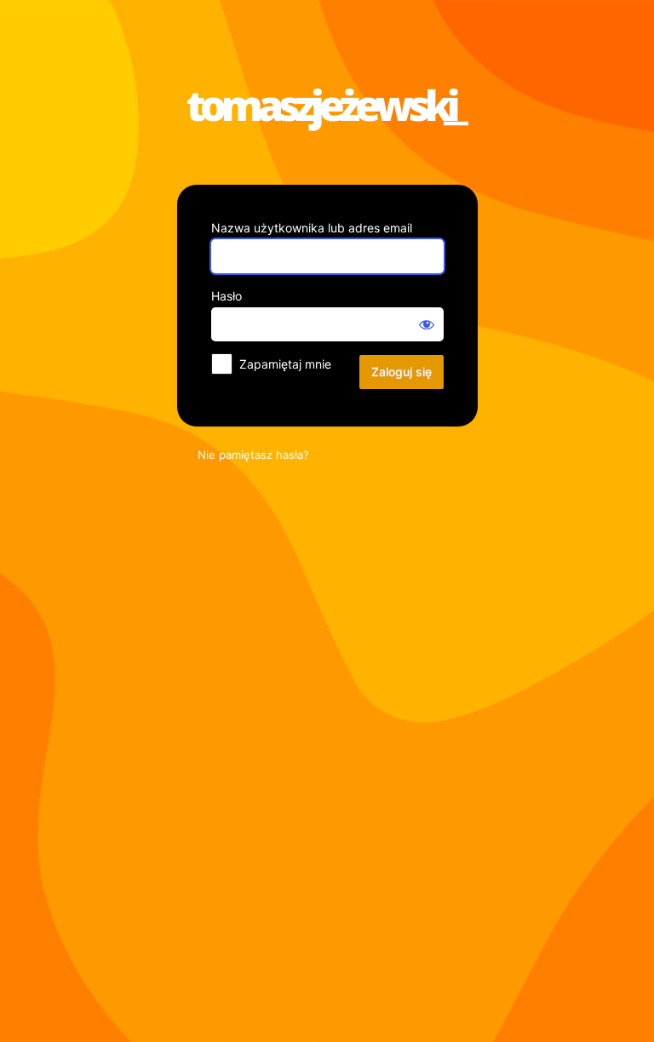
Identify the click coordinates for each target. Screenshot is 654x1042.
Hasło (226, 296)
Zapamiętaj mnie (285, 364)
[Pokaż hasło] (427, 324)
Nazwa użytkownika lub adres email (311, 227)
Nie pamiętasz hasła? (253, 454)
